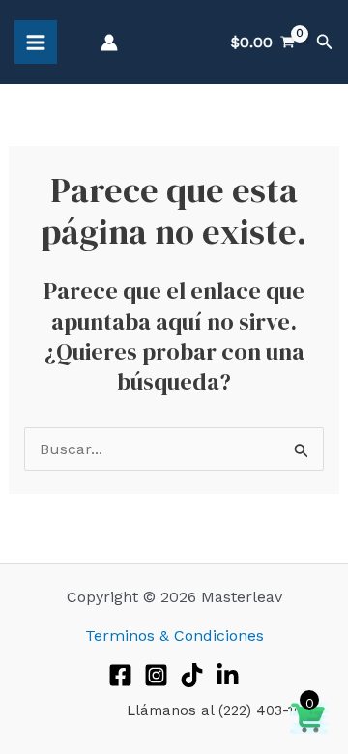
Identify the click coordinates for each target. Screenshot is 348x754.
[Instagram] (156, 675)
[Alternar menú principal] (35, 41)
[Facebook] (120, 675)
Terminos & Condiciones (174, 635)
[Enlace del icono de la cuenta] (109, 42)
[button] (325, 42)
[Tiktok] (192, 675)
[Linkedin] (228, 675)
